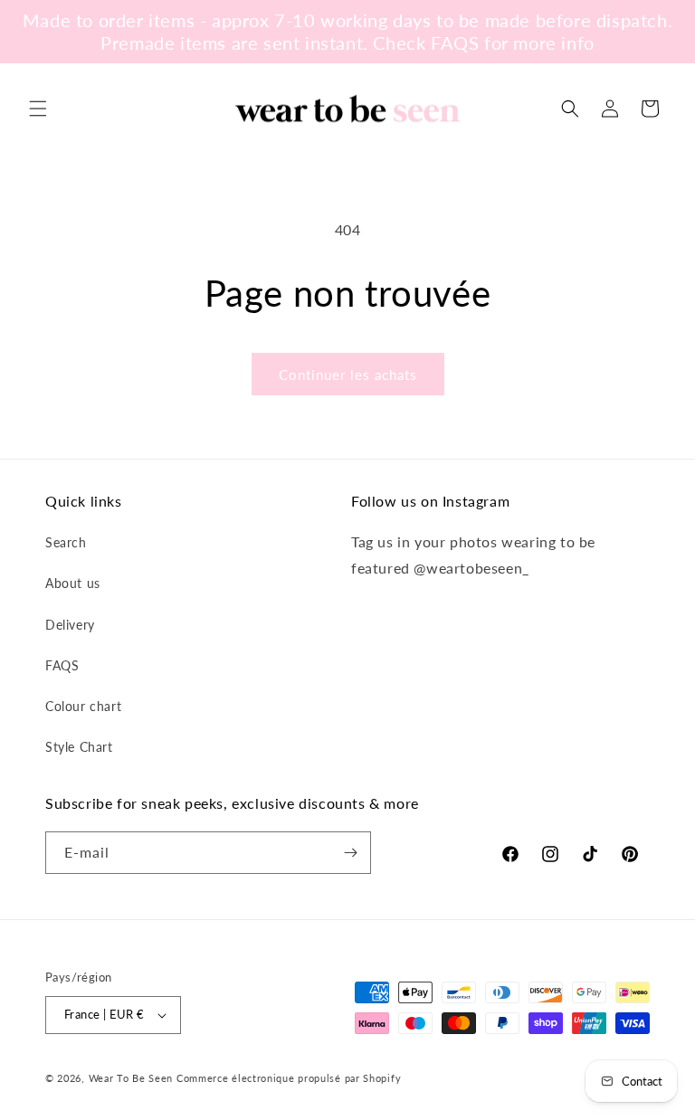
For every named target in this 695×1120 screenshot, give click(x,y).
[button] (38, 108)
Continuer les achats (348, 374)
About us (72, 583)
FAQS (62, 665)
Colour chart (83, 706)
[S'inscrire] (350, 852)
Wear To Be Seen (131, 1078)
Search (66, 542)
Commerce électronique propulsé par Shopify (288, 1078)
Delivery (70, 624)
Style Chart (79, 747)
